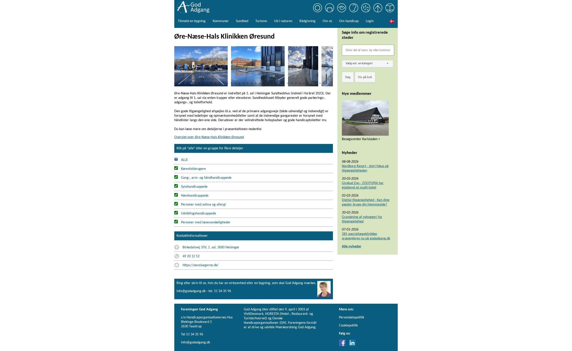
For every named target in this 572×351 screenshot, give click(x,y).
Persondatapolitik (351, 317)
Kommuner (221, 21)
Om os (327, 21)
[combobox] (367, 63)
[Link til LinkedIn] (352, 345)
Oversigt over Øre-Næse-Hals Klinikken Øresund (209, 137)
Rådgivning (307, 21)
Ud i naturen (283, 21)
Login (370, 21)
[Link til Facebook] (343, 345)
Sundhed (242, 21)
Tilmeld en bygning (192, 21)
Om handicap (349, 21)
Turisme (261, 21)
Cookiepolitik (348, 325)
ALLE (184, 160)
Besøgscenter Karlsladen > (361, 139)
